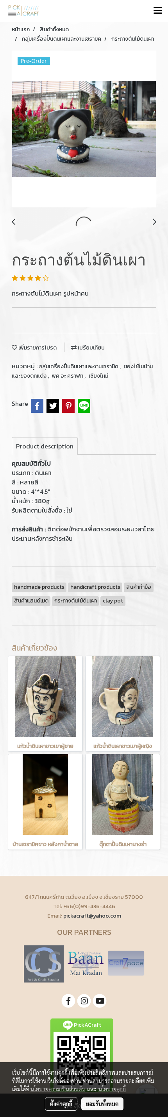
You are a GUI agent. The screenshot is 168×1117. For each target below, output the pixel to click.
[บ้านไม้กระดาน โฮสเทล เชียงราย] (85, 963)
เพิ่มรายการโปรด (37, 348)
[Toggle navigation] (157, 11)
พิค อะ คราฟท (68, 376)
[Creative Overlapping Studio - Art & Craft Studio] (44, 963)
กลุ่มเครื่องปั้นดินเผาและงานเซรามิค (79, 366)
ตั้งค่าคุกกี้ (61, 1103)
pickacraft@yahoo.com (92, 916)
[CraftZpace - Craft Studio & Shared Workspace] (126, 963)
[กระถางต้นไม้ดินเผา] (84, 129)
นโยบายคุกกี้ (112, 1088)
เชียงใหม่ (98, 376)
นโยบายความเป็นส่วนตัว (57, 1088)
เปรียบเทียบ (91, 348)
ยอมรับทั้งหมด (102, 1103)
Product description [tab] (44, 446)
